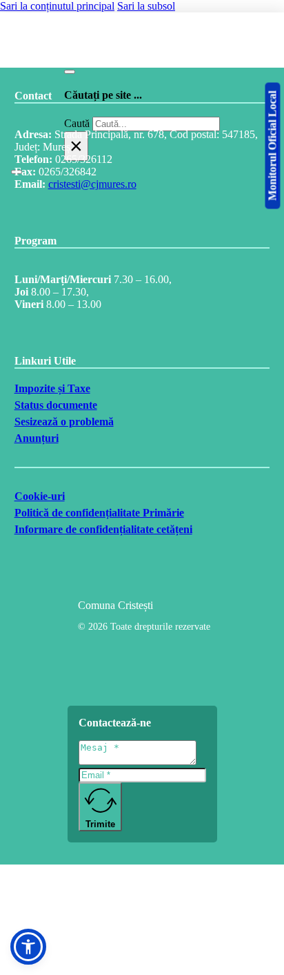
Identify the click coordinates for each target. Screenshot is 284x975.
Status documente (55, 405)
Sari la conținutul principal (57, 6)
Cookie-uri (39, 496)
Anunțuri (36, 438)
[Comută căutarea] (69, 72)
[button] (28, 946)
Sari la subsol (146, 6)
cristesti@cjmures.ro (92, 184)
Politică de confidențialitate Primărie (99, 513)
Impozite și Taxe (52, 388)
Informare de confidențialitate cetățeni (103, 529)
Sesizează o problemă (64, 421)
